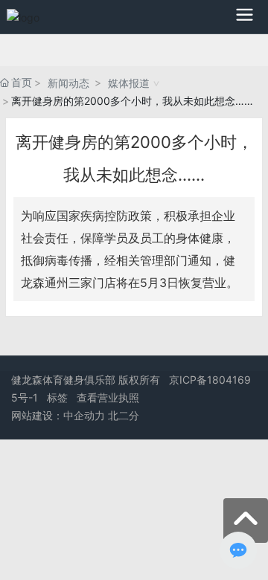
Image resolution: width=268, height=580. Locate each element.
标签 (57, 397)
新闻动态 (68, 83)
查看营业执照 (108, 397)
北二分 (123, 415)
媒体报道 (129, 83)
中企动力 (84, 415)
